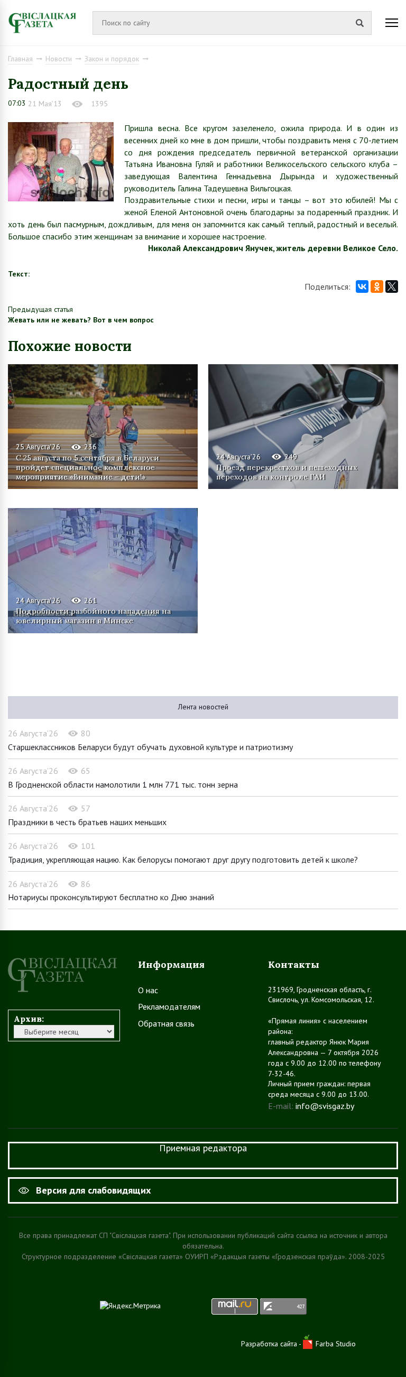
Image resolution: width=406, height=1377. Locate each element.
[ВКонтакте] (362, 286)
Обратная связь (166, 1023)
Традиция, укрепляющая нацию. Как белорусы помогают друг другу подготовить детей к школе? (183, 859)
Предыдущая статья (40, 309)
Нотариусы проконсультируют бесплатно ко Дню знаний (111, 897)
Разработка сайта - (272, 1343)
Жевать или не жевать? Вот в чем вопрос (81, 320)
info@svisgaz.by (325, 1106)
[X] (391, 286)
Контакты (293, 964)
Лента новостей (203, 706)
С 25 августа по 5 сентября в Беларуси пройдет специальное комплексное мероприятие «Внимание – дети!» (87, 467)
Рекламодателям (169, 1006)
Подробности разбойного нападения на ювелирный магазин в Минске (93, 615)
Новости (58, 58)
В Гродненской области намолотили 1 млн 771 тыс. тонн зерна (123, 784)
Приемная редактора (203, 1148)
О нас (148, 990)
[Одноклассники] (377, 286)
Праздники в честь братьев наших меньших (87, 822)
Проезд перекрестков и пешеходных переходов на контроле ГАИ (286, 472)
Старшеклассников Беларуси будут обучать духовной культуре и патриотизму (150, 747)
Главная (20, 58)
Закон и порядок (112, 58)
